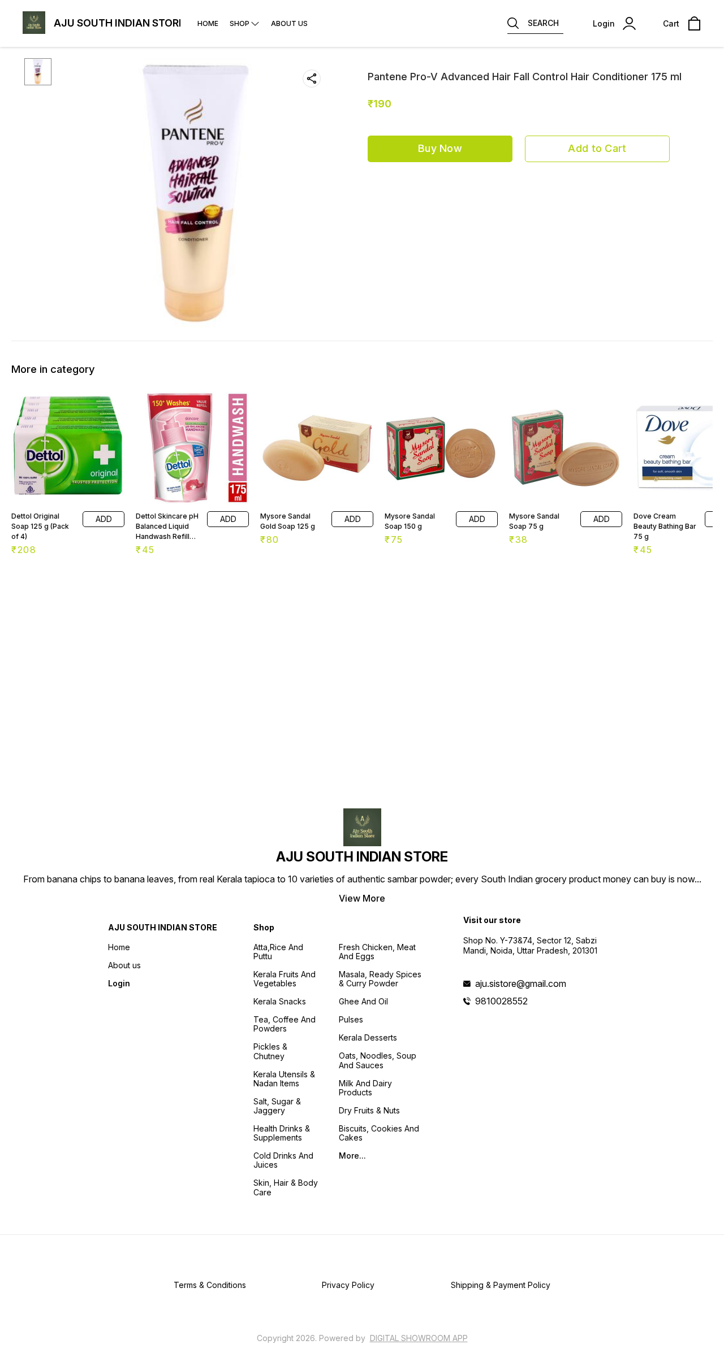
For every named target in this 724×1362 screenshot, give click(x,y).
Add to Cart (597, 148)
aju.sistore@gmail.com (520, 983)
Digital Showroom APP (419, 1338)
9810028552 (501, 1001)
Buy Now (440, 148)
